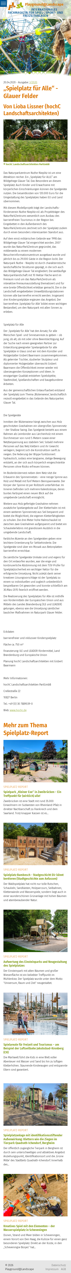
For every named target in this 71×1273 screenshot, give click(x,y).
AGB (63, 1269)
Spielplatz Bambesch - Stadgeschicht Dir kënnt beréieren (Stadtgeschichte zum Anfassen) (33, 877)
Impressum (52, 1269)
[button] (25, 73)
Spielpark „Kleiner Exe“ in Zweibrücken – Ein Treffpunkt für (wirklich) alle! (32, 794)
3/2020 (33, 82)
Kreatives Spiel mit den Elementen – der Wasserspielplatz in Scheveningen (29, 1228)
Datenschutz (59, 1265)
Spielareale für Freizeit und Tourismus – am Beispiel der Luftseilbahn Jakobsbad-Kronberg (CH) (33, 1048)
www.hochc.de (18, 710)
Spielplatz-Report (15, 787)
